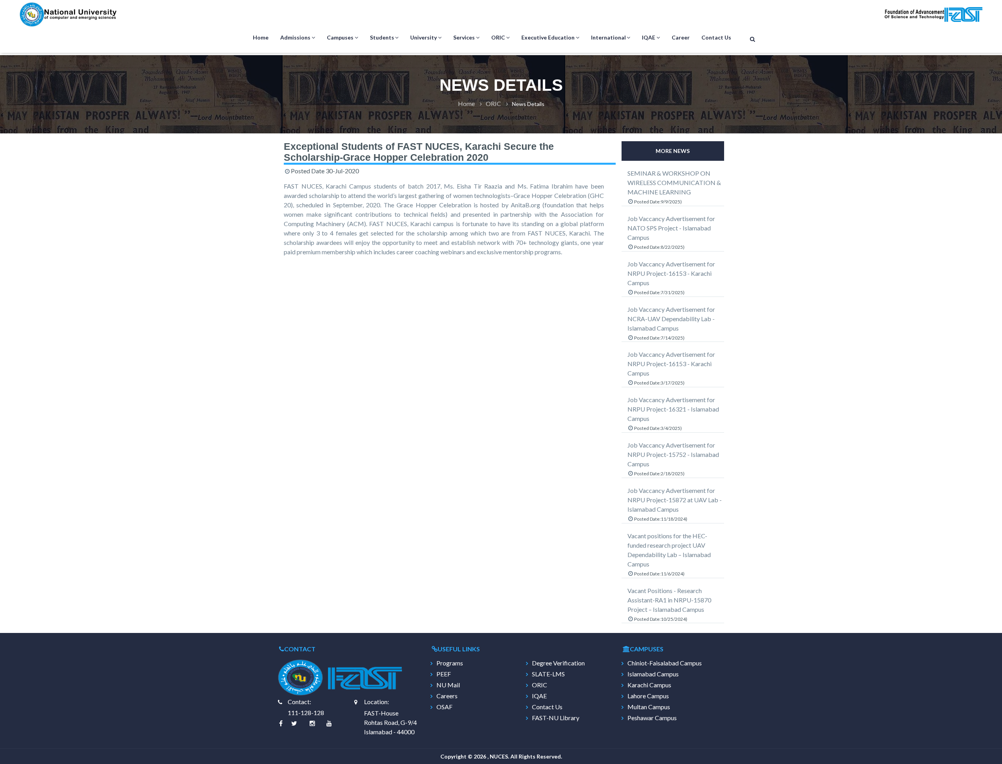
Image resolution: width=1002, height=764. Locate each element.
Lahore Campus (648, 695)
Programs (449, 663)
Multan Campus (648, 706)
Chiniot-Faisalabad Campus (664, 663)
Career (681, 37)
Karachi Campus (649, 684)
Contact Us (716, 37)
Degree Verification (558, 663)
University (423, 37)
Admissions (295, 37)
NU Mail (448, 684)
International (608, 37)
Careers (447, 695)
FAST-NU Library (555, 717)
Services (464, 37)
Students (382, 37)
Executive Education (548, 37)
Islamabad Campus (653, 674)
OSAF (444, 706)
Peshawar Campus (652, 717)
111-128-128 (306, 712)
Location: (376, 701)
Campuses (340, 37)
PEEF (443, 674)
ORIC (498, 37)
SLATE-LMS (548, 674)
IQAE (648, 37)
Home (261, 37)
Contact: (299, 701)
